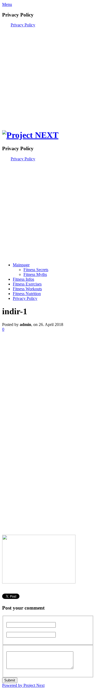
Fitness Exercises (27, 284)
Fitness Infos (23, 279)
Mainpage (21, 265)
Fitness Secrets (35, 269)
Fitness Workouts (27, 289)
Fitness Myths (35, 274)
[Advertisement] (48, 75)
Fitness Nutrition (27, 293)
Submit (9, 680)
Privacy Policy (23, 25)
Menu (7, 4)
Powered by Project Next (23, 685)
